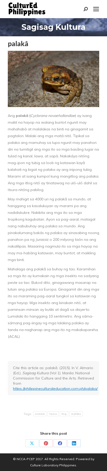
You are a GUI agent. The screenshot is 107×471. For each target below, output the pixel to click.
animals (40, 413)
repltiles (76, 413)
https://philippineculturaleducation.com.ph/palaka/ (55, 388)
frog (64, 413)
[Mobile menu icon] (96, 9)
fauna (53, 413)
